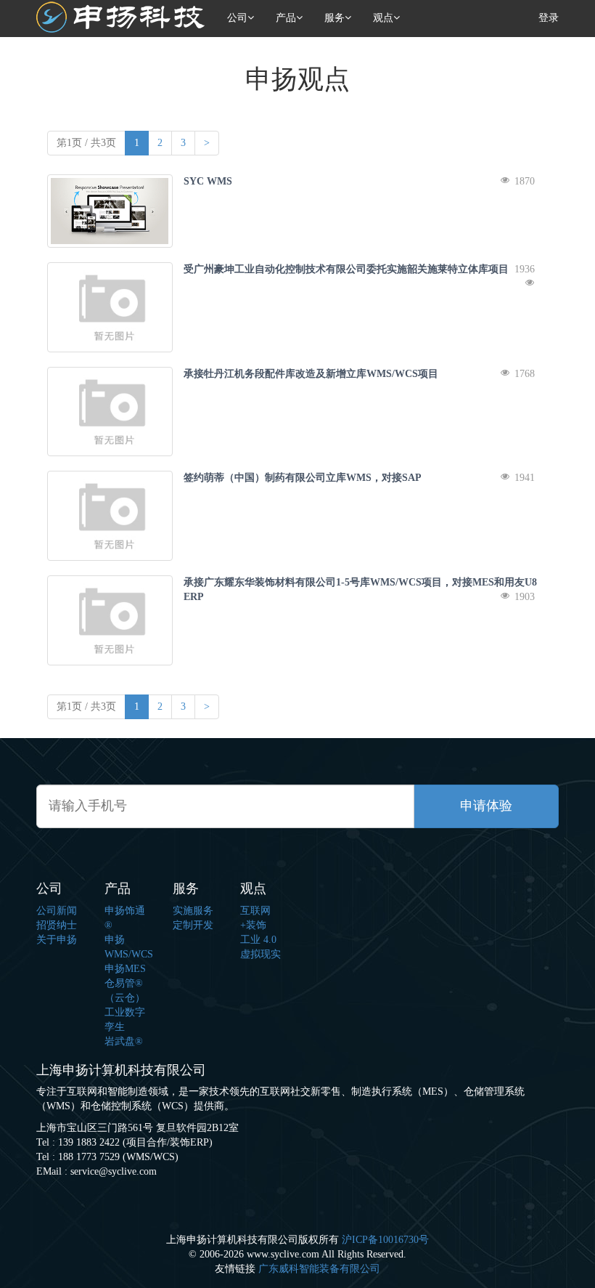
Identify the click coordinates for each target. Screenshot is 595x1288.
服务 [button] (334, 17)
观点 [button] (383, 17)
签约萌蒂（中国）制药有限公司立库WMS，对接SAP (303, 477)
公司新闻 (56, 910)
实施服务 (193, 910)
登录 (548, 17)
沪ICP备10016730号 (385, 1239)
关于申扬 (56, 939)
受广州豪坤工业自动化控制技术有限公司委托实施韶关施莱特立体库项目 (346, 269)
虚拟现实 (260, 954)
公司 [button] (237, 17)
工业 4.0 (258, 939)
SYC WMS (208, 181)
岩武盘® (123, 1041)
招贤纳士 (56, 925)
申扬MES (125, 968)
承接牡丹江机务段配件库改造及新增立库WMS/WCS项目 (311, 373)
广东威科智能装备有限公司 (319, 1268)
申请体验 (486, 805)
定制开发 (193, 925)
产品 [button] (286, 17)
